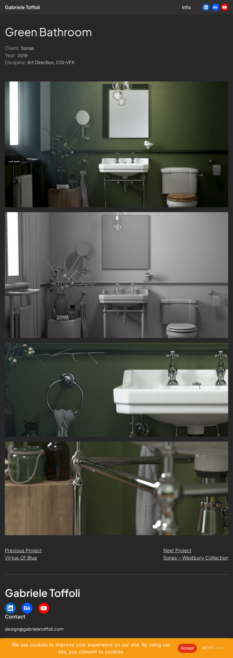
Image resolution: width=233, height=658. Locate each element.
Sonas (27, 48)
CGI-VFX (65, 62)
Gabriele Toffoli (22, 7)
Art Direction (40, 62)
